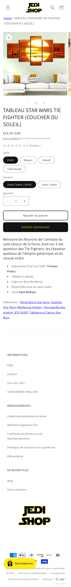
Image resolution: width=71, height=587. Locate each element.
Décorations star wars (35, 302)
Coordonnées (58, 573)
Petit (10, 160)
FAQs (10, 365)
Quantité (8, 193)
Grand (47, 160)
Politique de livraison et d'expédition (31, 447)
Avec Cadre (49, 184)
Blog (10, 480)
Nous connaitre (16, 489)
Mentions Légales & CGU (22, 425)
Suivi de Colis (15, 383)
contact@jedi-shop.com (22, 391)
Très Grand (14, 169)
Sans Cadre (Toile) (19, 184)
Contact (12, 374)
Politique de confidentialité (32, 573)
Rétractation (15, 456)
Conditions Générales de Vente (26, 416)
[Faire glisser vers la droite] (44, 103)
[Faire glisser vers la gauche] (27, 103)
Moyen (28, 160)
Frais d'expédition (12, 138)
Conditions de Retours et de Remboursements (25, 436)
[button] (8, 7)
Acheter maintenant (35, 227)
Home (8, 18)
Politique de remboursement (24, 579)
